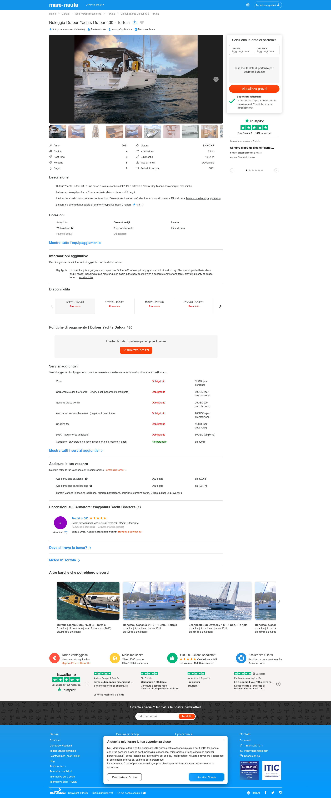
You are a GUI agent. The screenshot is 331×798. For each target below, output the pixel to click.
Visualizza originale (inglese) (110, 526)
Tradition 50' (80, 518)
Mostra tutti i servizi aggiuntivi (74, 450)
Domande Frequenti (61, 745)
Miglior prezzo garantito (63, 750)
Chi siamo (55, 740)
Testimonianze (58, 766)
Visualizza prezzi (136, 350)
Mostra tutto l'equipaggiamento (203, 198)
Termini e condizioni (61, 771)
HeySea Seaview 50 (129, 531)
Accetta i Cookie (206, 777)
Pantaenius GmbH (114, 470)
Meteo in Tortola (63, 559)
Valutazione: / (198, 661)
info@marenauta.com (256, 750)
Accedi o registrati (266, 5)
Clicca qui (156, 492)
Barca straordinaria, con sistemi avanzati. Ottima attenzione (105, 522)
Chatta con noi (252, 756)
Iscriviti (187, 716)
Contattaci (245, 740)
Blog (52, 761)
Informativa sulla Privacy (63, 781)
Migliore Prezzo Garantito (76, 663)
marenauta (63, 4)
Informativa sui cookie (159, 755)
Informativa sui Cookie (62, 776)
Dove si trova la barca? (68, 547)
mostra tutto (86, 277)
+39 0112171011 (253, 745)
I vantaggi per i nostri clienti (65, 756)
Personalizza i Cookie (124, 777)
